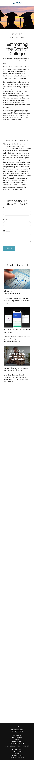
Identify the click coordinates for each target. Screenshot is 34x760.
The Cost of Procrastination (12, 292)
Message (6, 231)
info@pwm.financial (17, 730)
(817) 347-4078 (19, 757)
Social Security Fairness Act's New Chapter (16, 369)
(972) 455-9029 (19, 743)
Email (5, 219)
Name (5, 208)
